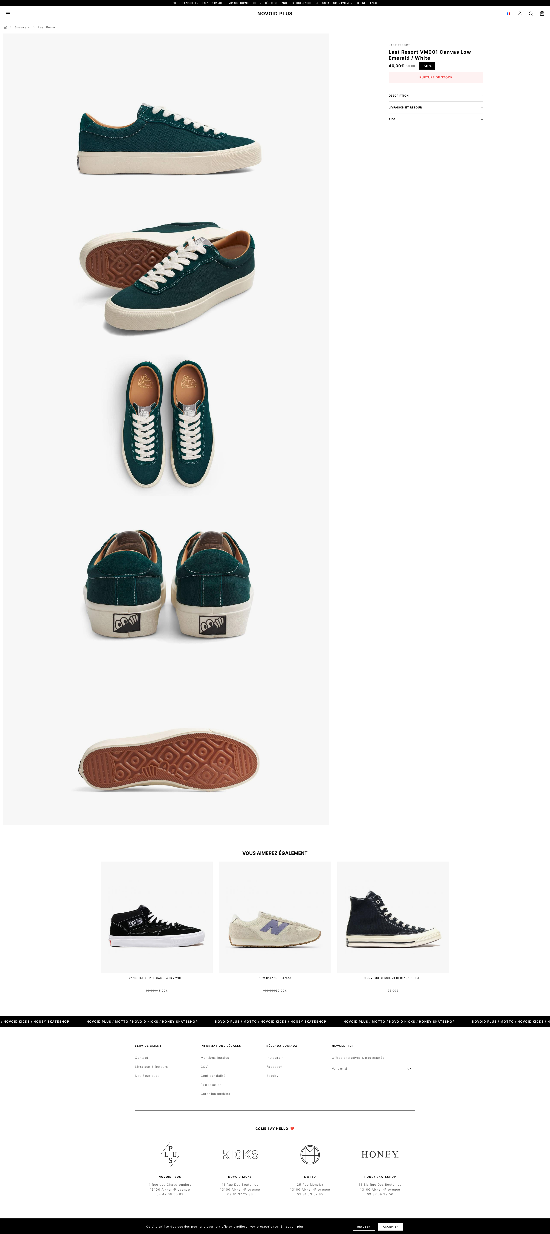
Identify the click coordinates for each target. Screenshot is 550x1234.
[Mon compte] (519, 13)
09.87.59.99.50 (380, 1194)
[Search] (531, 13)
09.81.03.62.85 (310, 1194)
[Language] (508, 13)
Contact (141, 1057)
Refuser (363, 1226)
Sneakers (22, 27)
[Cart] (542, 13)
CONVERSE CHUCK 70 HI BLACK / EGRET (393, 977)
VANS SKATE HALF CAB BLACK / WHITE (157, 977)
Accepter (391, 1226)
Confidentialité (213, 1075)
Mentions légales (215, 1057)
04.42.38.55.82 (170, 1194)
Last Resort (47, 27)
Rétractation (211, 1084)
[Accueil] (5, 27)
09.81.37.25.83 (240, 1194)
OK (409, 1068)
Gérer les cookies (215, 1093)
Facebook (274, 1066)
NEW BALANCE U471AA (275, 977)
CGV (204, 1066)
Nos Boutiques (147, 1075)
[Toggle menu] (8, 13)
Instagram (275, 1057)
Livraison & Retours (151, 1066)
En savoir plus (292, 1226)
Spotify (272, 1075)
